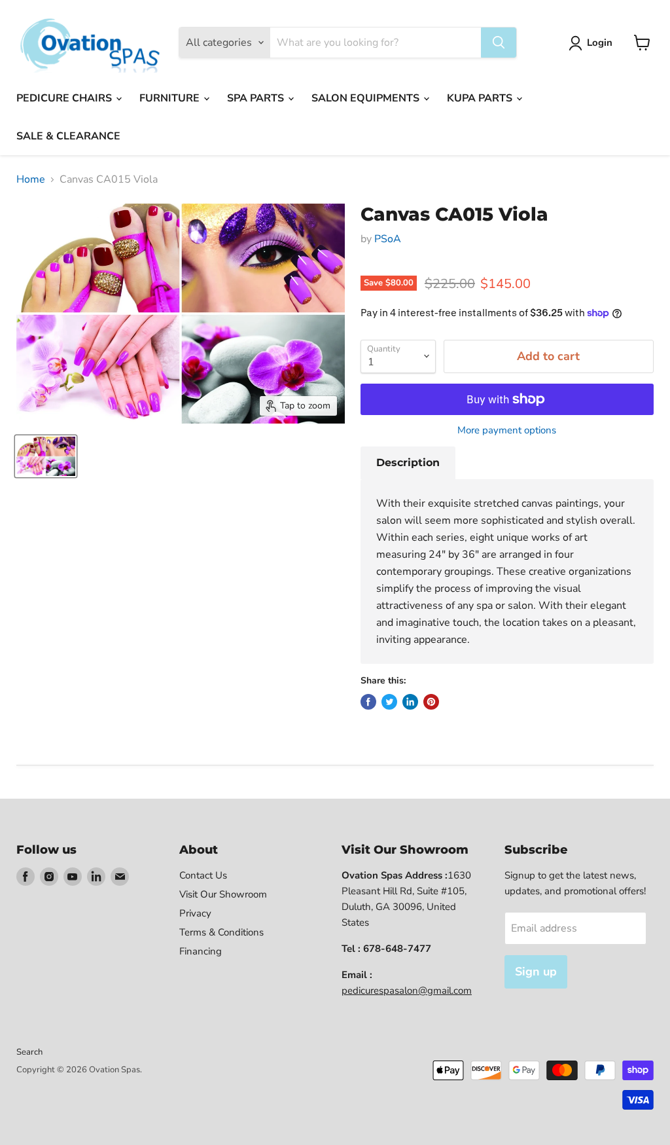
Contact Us (203, 875)
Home (30, 179)
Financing (200, 951)
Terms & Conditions (221, 932)
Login (599, 42)
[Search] (498, 42)
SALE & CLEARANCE (68, 136)
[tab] (408, 462)
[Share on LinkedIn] (410, 702)
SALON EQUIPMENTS (366, 98)
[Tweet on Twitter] (389, 702)
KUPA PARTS (481, 98)
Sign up (536, 971)
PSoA (387, 239)
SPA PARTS (257, 98)
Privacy (195, 913)
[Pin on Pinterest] (431, 702)
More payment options (506, 430)
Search (29, 1052)
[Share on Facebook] (368, 702)
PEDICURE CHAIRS (65, 98)
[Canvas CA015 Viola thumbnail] (46, 456)
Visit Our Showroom (223, 894)
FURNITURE (170, 98)
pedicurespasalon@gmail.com (407, 990)
